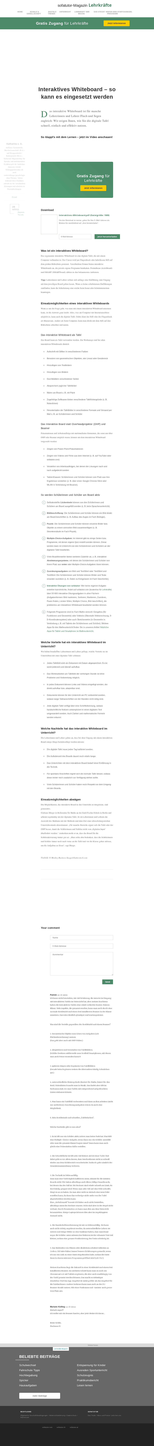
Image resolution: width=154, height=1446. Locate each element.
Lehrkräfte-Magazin (61, 1349)
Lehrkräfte (106, 590)
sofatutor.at (73, 1427)
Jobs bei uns (116, 1415)
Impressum (24, 1417)
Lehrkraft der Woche (82, 13)
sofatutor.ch (60, 1427)
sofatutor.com (47, 1427)
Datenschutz (71, 1415)
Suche (135, 12)
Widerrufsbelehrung (57, 1415)
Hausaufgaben (28, 1385)
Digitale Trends (52, 13)
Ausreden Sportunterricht (92, 1370)
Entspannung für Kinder (91, 1365)
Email (14, 197)
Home (20, 12)
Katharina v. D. (14, 144)
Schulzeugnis (85, 1375)
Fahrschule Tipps (29, 1370)
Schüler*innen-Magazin (93, 1347)
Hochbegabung (28, 1375)
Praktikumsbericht (88, 1380)
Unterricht (65, 12)
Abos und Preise (103, 1415)
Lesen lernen (85, 1385)
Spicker (23, 1380)
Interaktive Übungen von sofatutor (63, 586)
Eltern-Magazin (77, 1349)
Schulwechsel (27, 1365)
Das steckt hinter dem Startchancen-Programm (113, 13)
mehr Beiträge (40, 1396)
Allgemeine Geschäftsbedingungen (34, 1415)
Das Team (92, 1415)
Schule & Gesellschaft (34, 13)
